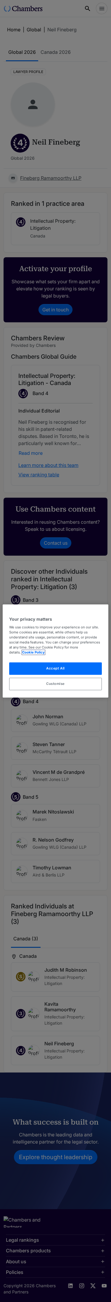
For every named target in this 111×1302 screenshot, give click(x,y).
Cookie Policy (33, 653)
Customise (55, 684)
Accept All (55, 669)
